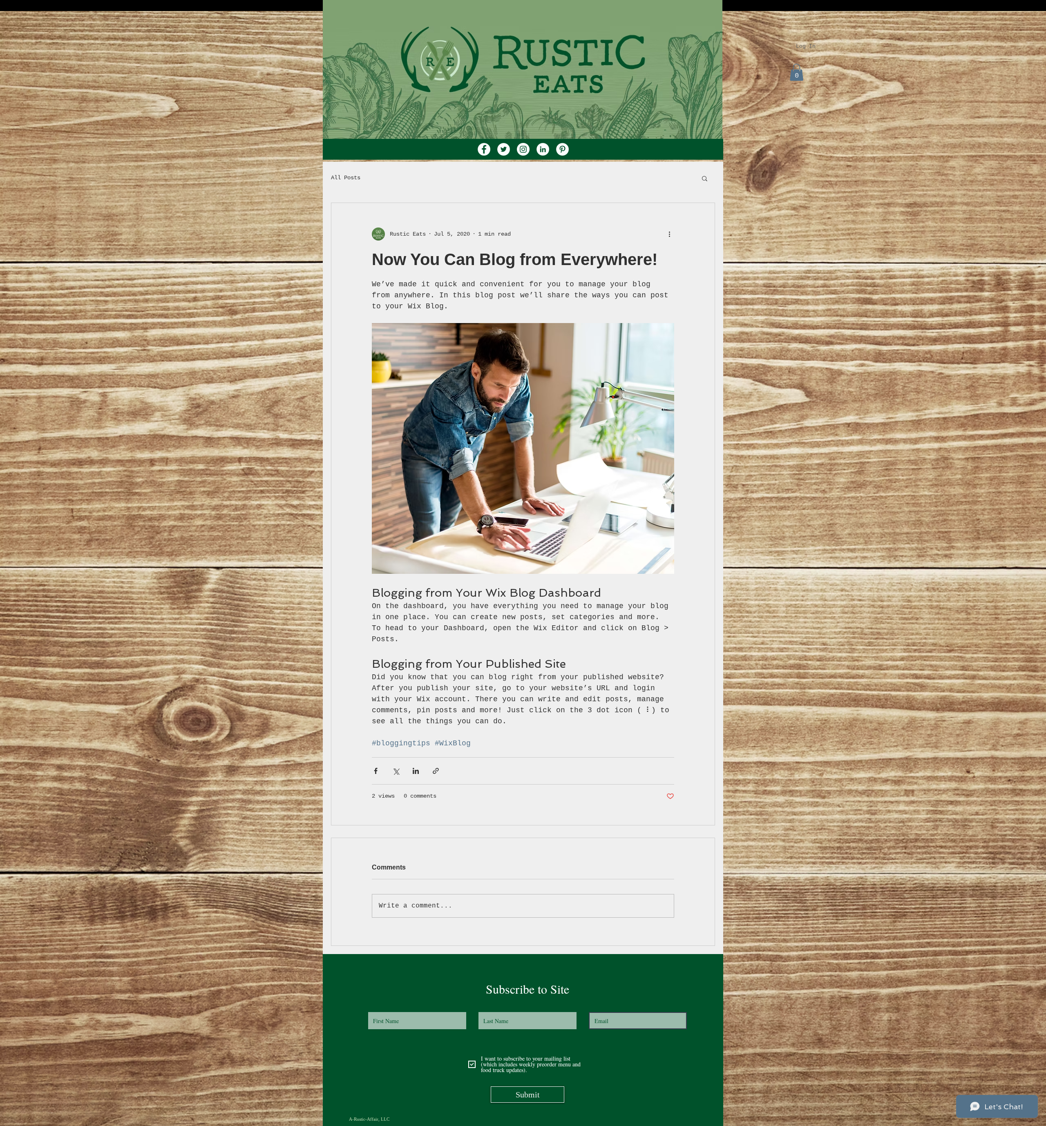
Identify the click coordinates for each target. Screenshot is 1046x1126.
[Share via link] (436, 771)
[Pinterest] (562, 149)
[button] (796, 72)
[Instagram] (523, 149)
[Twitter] (503, 149)
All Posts (345, 177)
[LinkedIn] (542, 149)
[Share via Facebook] (376, 771)
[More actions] (669, 234)
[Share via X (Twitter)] (396, 771)
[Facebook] (484, 149)
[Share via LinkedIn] (416, 771)
